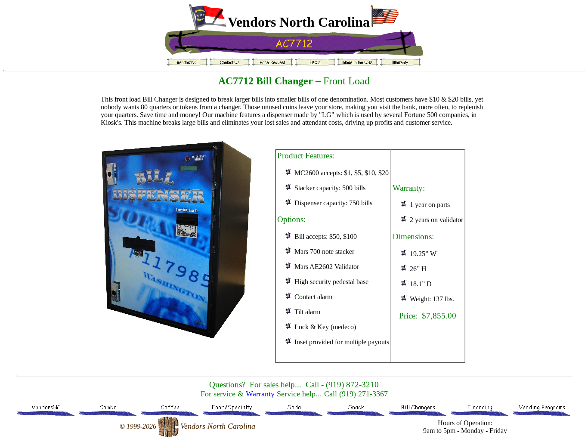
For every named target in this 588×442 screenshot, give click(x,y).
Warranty (260, 393)
